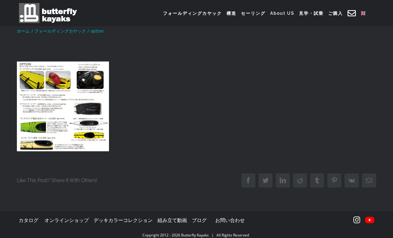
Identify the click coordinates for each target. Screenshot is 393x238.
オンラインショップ (67, 220)
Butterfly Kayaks (195, 235)
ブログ (199, 220)
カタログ (28, 220)
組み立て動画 (172, 220)
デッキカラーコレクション (123, 220)
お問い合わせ (230, 220)
